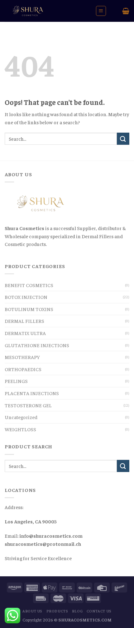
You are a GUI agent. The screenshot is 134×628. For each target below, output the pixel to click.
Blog (77, 610)
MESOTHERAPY (22, 357)
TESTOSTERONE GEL (28, 405)
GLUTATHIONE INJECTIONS (37, 345)
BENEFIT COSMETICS (29, 285)
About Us (32, 610)
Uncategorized (21, 417)
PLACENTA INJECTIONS (32, 393)
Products (57, 610)
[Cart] (125, 11)
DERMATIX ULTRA (25, 333)
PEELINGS (16, 381)
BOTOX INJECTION (26, 297)
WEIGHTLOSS (20, 429)
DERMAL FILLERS (24, 321)
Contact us (99, 610)
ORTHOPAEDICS (23, 369)
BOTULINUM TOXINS (29, 309)
